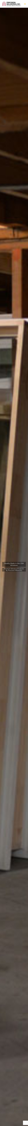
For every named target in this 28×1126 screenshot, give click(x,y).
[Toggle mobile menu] (25, 4)
